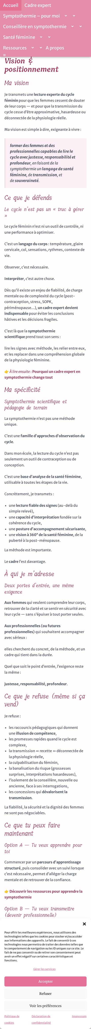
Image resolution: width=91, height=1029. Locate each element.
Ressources (15, 48)
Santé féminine (19, 37)
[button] (84, 924)
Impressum (79, 1016)
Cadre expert (38, 5)
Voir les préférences (45, 1006)
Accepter (45, 981)
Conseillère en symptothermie (34, 26)
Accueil (10, 5)
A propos (55, 48)
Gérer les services (44, 969)
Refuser (45, 994)
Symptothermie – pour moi (31, 16)
